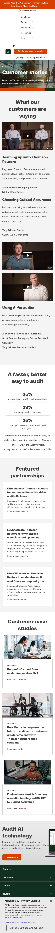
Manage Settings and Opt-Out (26, 928)
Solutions (25, 17)
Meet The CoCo (30, 6)
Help (23, 38)
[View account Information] (14, 46)
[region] (27, 915)
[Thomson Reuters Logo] (27, 10)
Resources (26, 33)
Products (25, 22)
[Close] (51, 901)
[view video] (27, 136)
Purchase (25, 27)
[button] (27, 869)
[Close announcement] (50, 3)
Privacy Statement (27, 922)
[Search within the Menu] (8, 51)
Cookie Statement (12, 922)
